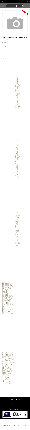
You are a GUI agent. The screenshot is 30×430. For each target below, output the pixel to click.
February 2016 (17, 187)
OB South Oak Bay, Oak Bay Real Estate (7, 321)
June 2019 (16, 148)
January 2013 (17, 221)
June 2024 (16, 88)
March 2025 (16, 80)
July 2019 (16, 147)
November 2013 (17, 215)
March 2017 (16, 174)
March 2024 (16, 91)
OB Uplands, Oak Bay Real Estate (6, 323)
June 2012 (16, 224)
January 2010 (17, 250)
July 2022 (16, 110)
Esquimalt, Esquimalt (5, 290)
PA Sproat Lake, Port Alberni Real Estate (7, 324)
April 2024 (16, 90)
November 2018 (17, 155)
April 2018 (16, 161)
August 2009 (17, 255)
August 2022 (17, 109)
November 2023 (17, 94)
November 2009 (17, 252)
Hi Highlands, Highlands (5, 294)
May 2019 (16, 149)
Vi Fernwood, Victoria (5, 374)
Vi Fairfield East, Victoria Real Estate (7, 370)
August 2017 (17, 169)
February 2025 (17, 81)
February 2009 (17, 260)
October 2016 (17, 179)
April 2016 (16, 185)
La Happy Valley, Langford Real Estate (7, 299)
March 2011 (16, 239)
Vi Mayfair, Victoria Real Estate (6, 381)
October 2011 (17, 232)
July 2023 (16, 98)
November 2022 (17, 106)
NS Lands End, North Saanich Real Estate (7, 316)
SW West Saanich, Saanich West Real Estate (8, 359)
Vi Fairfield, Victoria (5, 372)
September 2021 (17, 120)
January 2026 (17, 70)
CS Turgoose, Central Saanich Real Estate (7, 280)
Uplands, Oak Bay (4, 366)
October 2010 (17, 242)
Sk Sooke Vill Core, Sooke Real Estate (7, 350)
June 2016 (16, 183)
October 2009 (17, 253)
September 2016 (17, 180)
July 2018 (16, 158)
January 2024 (17, 92)
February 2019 (17, 152)
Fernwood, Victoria (4, 292)
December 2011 (17, 230)
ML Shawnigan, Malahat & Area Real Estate (8, 311)
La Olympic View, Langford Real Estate (7, 304)
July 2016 (16, 182)
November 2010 (17, 241)
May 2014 (16, 209)
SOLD (23, 3)
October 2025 (17, 73)
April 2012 (16, 226)
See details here (4, 46)
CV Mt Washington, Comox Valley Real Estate (8, 281)
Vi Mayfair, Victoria (4, 380)
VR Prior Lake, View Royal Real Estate (7, 387)
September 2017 (17, 168)
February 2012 (17, 228)
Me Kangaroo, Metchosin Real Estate (7, 307)
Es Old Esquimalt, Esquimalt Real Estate (7, 287)
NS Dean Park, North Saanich (6, 314)
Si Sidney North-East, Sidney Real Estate (7, 346)
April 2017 (16, 173)
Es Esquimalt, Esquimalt (5, 283)
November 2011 (17, 231)
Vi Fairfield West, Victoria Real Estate (7, 371)
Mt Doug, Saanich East (5, 312)
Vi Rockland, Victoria (5, 384)
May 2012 (16, 225)
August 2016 (17, 181)
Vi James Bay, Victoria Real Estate (6, 378)
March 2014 (16, 211)
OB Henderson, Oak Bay (5, 318)
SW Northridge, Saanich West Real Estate (8, 354)
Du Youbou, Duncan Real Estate (6, 282)
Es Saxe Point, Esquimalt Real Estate (7, 289)
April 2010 (16, 247)
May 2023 (16, 100)
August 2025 (17, 75)
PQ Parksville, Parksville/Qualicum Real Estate (8, 325)
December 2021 (17, 117)
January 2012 (17, 229)
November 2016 (17, 178)
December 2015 (17, 189)
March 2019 (16, 151)
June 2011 (16, 236)
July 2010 (16, 245)
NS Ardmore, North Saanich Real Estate (7, 313)
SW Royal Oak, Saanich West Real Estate (7, 355)
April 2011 (16, 238)
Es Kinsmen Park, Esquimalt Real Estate (7, 286)
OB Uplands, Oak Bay (5, 322)
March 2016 (16, 186)
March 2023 (16, 102)
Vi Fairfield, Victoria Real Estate (6, 373)
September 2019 (17, 145)
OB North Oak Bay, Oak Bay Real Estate (7, 320)
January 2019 (17, 153)
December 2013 (17, 214)
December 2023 (17, 93)
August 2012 (17, 222)
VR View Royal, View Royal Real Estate (7, 389)
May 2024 (16, 89)
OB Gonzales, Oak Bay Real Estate (7, 317)
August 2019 (17, 146)
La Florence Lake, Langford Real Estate (7, 298)
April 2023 (16, 101)
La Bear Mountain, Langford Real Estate (7, 296)
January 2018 (17, 164)
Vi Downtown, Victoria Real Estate (7, 369)
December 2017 (17, 165)
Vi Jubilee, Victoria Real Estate (6, 379)
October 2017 (17, 167)
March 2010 (16, 248)
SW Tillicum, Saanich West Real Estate (7, 358)
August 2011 (17, 234)
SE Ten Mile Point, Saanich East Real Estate (8, 345)
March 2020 (16, 139)
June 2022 (16, 111)
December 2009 (17, 251)
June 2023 (16, 99)
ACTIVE (21, 3)
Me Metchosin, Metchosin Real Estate (7, 308)
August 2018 (17, 157)
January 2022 (17, 116)
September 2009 (17, 254)
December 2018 (17, 154)
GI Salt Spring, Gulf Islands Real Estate (7, 293)
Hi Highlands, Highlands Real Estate (7, 295)
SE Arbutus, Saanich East (5, 326)
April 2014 (16, 210)
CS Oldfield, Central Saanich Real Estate (7, 277)
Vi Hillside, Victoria (4, 376)
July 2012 (16, 223)
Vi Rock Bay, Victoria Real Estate (6, 383)
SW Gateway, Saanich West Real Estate (7, 351)
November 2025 (17, 72)
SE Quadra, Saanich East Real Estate (7, 343)
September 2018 (17, 156)
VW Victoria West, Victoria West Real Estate (8, 391)
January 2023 (17, 104)
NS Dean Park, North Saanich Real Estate (7, 315)
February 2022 (17, 115)
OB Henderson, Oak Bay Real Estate (7, 319)
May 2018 (16, 160)
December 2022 (17, 105)
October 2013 (17, 216)
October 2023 (17, 95)
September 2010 (17, 243)
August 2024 (17, 86)
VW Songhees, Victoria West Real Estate (7, 390)
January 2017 (17, 176)
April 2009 (16, 259)
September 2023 (17, 96)
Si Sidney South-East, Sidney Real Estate (7, 347)
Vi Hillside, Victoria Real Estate (6, 377)
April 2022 (16, 113)
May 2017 (16, 172)
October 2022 (17, 107)
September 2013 (17, 217)
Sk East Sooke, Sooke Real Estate (6, 349)
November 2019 (17, 143)
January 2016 (17, 188)
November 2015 (17, 190)
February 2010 (17, 249)
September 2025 (17, 74)
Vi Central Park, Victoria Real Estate (7, 368)
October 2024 (17, 84)
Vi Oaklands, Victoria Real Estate (6, 382)
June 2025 (16, 77)
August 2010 (17, 244)
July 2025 (16, 76)
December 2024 (17, 82)
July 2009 (16, 256)
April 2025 (16, 79)
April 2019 (16, 150)
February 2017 (17, 175)
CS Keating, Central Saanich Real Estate (7, 276)
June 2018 (16, 159)
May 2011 (16, 237)
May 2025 (16, 78)
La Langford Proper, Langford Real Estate (7, 300)
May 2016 (16, 184)
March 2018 (16, 162)
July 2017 (16, 170)
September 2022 (17, 108)
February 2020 (17, 140)
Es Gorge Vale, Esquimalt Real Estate (7, 285)
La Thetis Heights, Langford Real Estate (7, 305)
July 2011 (16, 235)
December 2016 (17, 177)
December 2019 (17, 142)
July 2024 (16, 87)
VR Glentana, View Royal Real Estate (7, 386)
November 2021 (17, 118)
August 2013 (17, 218)
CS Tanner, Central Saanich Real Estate (7, 279)
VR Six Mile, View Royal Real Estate (7, 388)
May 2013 (16, 219)
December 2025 (17, 71)
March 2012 (16, 227)
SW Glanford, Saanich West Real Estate (7, 352)
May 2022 (16, 112)
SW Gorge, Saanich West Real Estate (7, 353)
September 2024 (17, 85)
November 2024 (17, 83)
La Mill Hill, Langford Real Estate (6, 303)
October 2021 (17, 119)
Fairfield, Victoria (4, 291)
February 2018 (17, 163)
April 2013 (16, 220)
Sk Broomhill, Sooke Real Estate (6, 348)
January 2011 (17, 240)
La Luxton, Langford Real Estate (6, 301)
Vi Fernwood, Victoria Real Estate (6, 375)
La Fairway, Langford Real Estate (6, 297)
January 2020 (17, 141)
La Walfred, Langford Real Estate (6, 306)
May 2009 (16, 258)
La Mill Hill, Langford (5, 302)
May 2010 (16, 246)
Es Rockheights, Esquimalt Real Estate (7, 288)
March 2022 (16, 114)
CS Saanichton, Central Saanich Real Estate (8, 278)
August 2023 (17, 97)
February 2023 (17, 103)
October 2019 (17, 144)
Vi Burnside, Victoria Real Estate (6, 367)
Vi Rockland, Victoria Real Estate (6, 385)
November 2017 (17, 166)
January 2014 (17, 213)
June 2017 (16, 171)
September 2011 (17, 233)
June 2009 (16, 257)
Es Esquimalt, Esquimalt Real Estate (7, 284)
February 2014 (17, 212)
